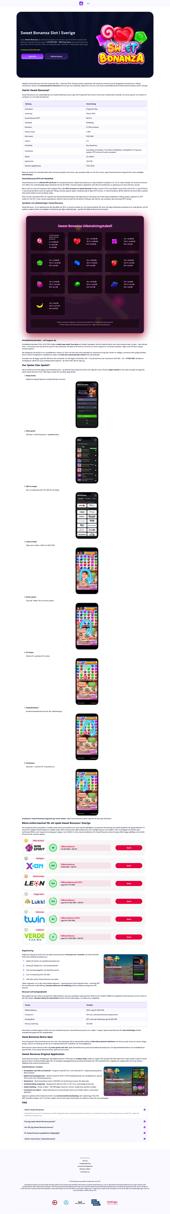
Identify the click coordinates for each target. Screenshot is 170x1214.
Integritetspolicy (85, 1163)
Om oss (85, 1161)
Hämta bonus (56, 56)
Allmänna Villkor (85, 1169)
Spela (129, 848)
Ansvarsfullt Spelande (85, 1166)
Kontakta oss (85, 1172)
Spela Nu (32, 56)
